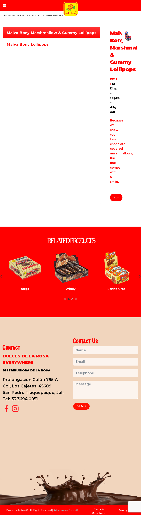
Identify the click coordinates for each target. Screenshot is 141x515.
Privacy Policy (126, 510)
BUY (116, 197)
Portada (8, 15)
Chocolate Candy (41, 15)
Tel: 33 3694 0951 (20, 398)
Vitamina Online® (67, 510)
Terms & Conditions (98, 511)
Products (22, 15)
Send (81, 406)
